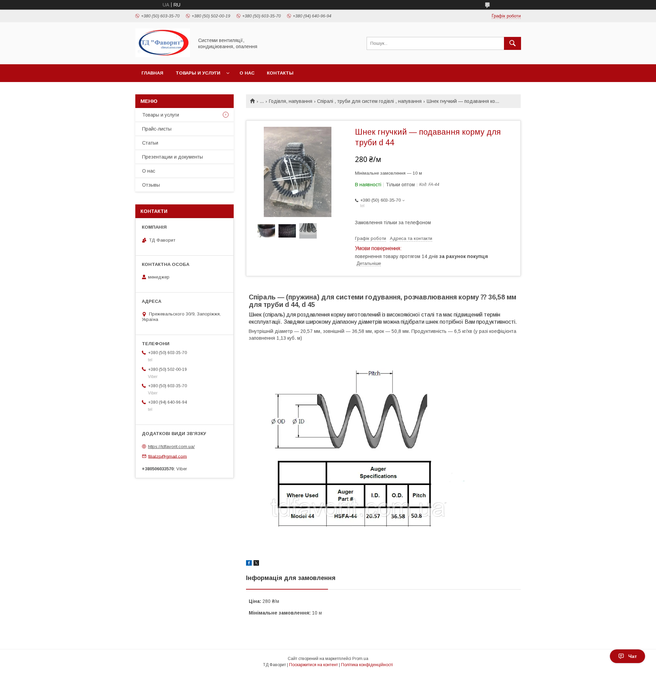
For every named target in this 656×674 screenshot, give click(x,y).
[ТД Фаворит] (162, 55)
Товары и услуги (198, 73)
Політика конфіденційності (367, 664)
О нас (247, 73)
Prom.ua (360, 658)
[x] (256, 564)
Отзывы (151, 185)
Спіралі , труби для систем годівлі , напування (369, 101)
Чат (632, 656)
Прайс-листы (157, 129)
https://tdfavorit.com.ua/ (171, 446)
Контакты (280, 73)
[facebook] (249, 564)
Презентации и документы (172, 157)
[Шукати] (512, 43)
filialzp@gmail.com (167, 456)
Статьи (150, 143)
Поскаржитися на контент (313, 664)
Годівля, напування (290, 101)
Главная (152, 73)
